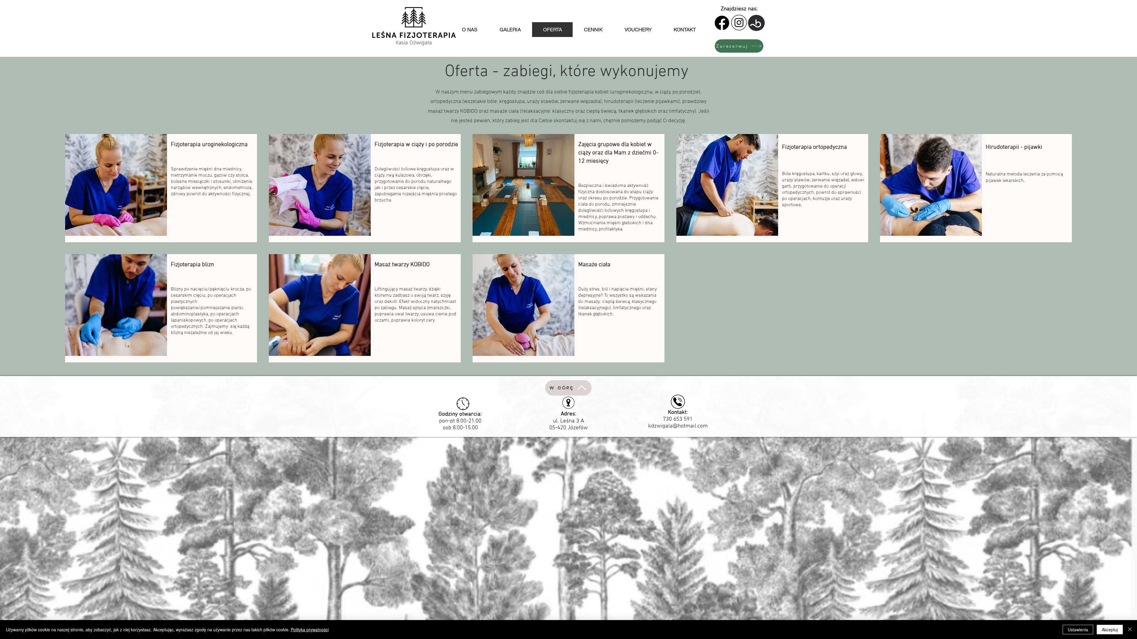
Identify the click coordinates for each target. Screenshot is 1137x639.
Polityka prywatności (310, 629)
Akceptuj (1110, 629)
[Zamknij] (1129, 629)
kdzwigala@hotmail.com (678, 426)
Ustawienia (1078, 629)
